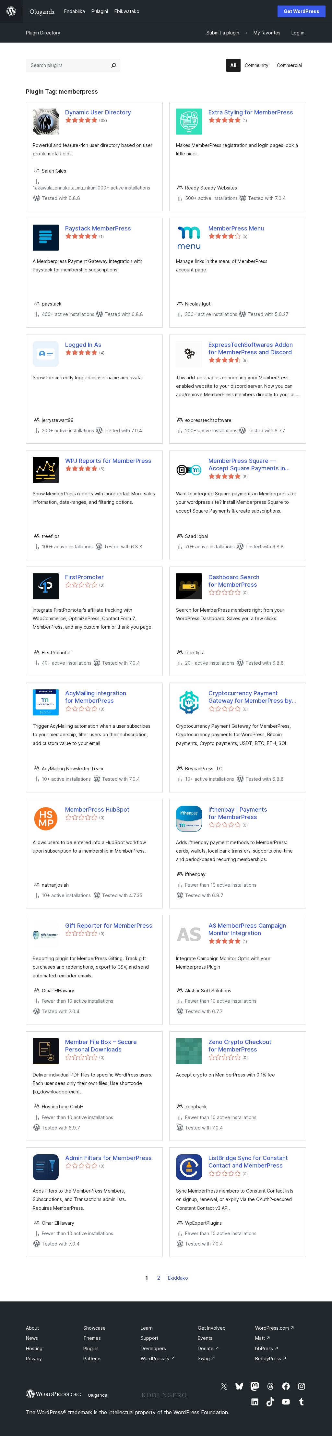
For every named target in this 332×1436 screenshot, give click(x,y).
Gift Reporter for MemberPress (108, 925)
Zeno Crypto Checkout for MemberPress (239, 1045)
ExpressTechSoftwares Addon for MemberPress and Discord (250, 348)
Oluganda (97, 1395)
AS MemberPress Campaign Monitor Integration (247, 929)
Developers (153, 1348)
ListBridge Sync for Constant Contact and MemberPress (248, 1162)
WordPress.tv (158, 1358)
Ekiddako (178, 1278)
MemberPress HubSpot (97, 809)
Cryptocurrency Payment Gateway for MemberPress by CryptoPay (250, 697)
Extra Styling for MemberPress (250, 112)
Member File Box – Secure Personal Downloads (101, 1045)
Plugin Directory (43, 32)
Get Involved (212, 1328)
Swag (206, 1358)
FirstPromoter (84, 577)
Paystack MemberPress (98, 228)
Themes (92, 1338)
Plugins (91, 1348)
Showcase (94, 1328)
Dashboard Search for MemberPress (233, 581)
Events (205, 1338)
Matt (262, 1338)
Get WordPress (301, 11)
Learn (147, 1328)
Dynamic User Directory (98, 112)
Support (149, 1338)
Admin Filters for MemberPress (108, 1158)
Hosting (34, 1348)
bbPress (267, 1348)
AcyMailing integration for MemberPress (95, 697)
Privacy (34, 1358)
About (32, 1328)
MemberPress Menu (236, 228)
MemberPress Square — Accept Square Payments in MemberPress (246, 464)
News (32, 1338)
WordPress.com (274, 1328)
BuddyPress (271, 1358)
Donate (208, 1348)
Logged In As (83, 344)
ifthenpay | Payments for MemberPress (237, 813)
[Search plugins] (113, 65)
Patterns (92, 1358)
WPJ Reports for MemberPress (108, 460)
